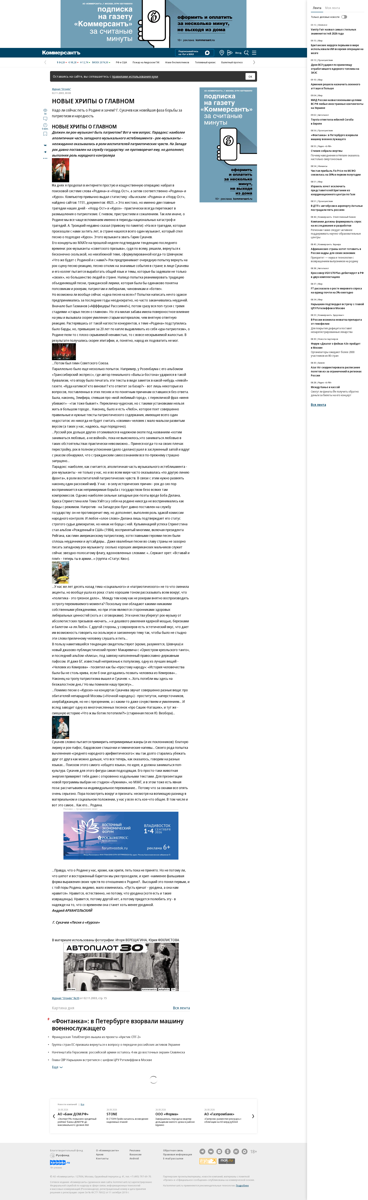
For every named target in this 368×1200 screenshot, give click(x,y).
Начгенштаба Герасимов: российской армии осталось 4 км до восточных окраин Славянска (118, 1052)
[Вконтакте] (211, 1151)
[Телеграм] (202, 1151)
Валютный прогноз (232, 62)
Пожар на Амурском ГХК (146, 62)
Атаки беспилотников (177, 62)
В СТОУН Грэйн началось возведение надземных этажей (127, 1120)
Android (134, 1158)
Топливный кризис (205, 62)
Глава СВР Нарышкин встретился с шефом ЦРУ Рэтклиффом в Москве (102, 1060)
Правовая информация (177, 1154)
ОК (250, 76)
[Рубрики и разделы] (254, 53)
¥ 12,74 (84, 62)
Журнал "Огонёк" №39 (65, 998)
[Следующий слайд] (253, 1116)
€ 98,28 (72, 62)
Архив (99, 1154)
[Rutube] (236, 1151)
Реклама (135, 1150)
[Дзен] (219, 1151)
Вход (238, 52)
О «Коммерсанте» (107, 1150)
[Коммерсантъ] (61, 52)
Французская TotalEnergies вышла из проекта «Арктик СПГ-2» (96, 1037)
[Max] (244, 1151)
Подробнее (242, 1185)
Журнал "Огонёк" (61, 89)
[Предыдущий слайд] (54, 1116)
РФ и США (121, 62)
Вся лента (181, 1007)
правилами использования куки (135, 76)
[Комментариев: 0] (45, 118)
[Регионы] (222, 53)
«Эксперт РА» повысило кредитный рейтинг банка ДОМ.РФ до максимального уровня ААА (77, 1122)
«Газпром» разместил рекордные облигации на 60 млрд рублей (223, 1120)
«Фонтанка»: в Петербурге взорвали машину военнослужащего (117, 1024)
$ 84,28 (61, 62)
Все (82, 1104)
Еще (55, 1067)
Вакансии (135, 1154)
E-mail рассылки (173, 1158)
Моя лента (332, 8)
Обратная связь (173, 1150)
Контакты (102, 1158)
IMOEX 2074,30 (100, 62)
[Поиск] (246, 53)
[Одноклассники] (228, 1151)
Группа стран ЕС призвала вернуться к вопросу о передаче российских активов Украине (116, 1044)
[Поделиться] (45, 145)
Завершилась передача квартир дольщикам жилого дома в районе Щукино (175, 1122)
